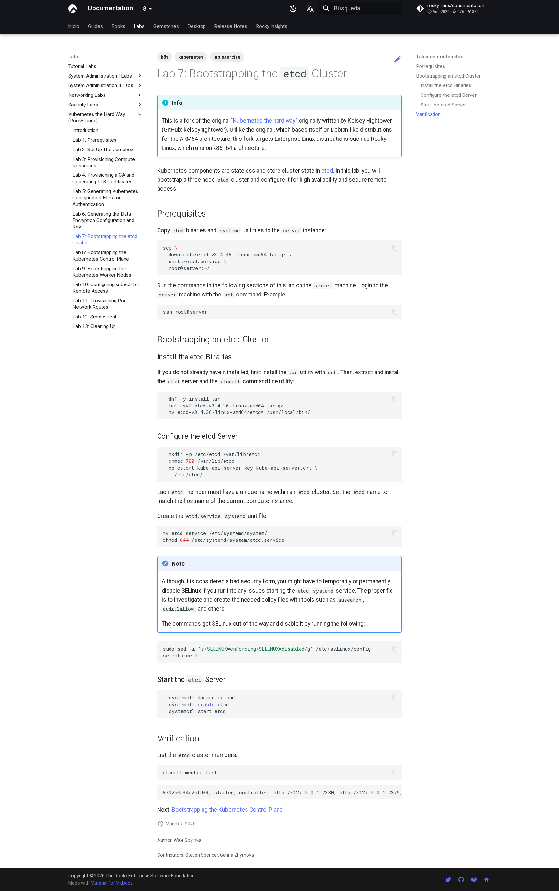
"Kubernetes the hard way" (264, 120)
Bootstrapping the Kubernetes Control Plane (227, 810)
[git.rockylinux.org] (473, 879)
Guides (95, 26)
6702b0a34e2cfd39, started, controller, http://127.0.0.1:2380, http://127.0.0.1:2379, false (282, 792)
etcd (327, 170)
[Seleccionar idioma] (310, 8)
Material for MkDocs (112, 882)
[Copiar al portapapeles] (394, 247)
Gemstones (166, 26)
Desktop (196, 26)
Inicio (74, 26)
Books (118, 26)
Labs (139, 26)
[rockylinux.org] (486, 879)
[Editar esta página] (397, 59)
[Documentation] (72, 8)
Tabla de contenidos (440, 57)
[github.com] (460, 879)
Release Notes (230, 26)
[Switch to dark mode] (293, 8)
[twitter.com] (448, 879)
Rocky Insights (271, 26)
